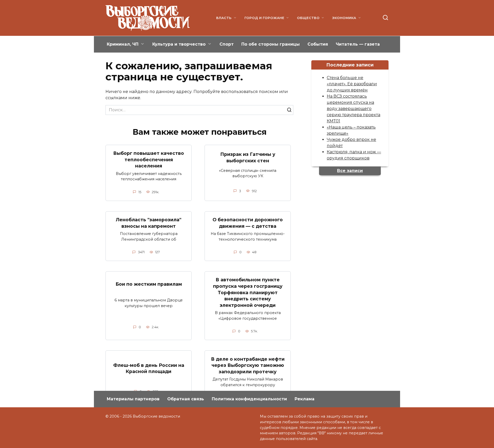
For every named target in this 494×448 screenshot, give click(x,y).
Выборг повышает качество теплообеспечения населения (148, 159)
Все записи (350, 170)
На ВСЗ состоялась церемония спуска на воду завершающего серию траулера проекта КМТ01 (353, 108)
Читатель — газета (358, 44)
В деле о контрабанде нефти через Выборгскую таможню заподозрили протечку (248, 365)
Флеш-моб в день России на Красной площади (148, 368)
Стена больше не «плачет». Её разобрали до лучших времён (352, 83)
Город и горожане (264, 18)
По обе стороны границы (270, 44)
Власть (224, 18)
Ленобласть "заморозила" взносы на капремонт (148, 223)
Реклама (304, 398)
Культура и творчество (179, 44)
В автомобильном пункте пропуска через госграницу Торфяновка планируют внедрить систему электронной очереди (248, 292)
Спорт (226, 44)
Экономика (344, 18)
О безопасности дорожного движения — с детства (248, 223)
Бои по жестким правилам (149, 284)
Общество (308, 18)
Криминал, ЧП (122, 44)
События (317, 44)
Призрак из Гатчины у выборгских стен (247, 157)
